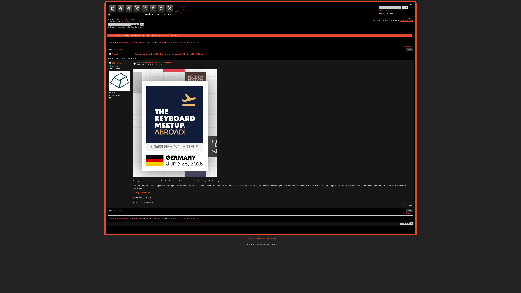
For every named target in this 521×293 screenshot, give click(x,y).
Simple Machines (271, 238)
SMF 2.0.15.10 (251, 238)
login (126, 19)
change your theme (406, 20)
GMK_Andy (161, 42)
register (132, 19)
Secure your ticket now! (141, 193)
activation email (125, 21)
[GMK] (110, 98)
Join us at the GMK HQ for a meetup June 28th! (155, 62)
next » (411, 46)
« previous (405, 46)
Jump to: (397, 223)
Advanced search (384, 10)
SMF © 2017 (261, 238)
